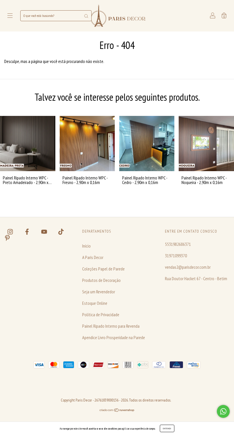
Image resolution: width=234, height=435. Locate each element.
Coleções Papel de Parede (103, 269)
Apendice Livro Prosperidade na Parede (113, 337)
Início (86, 246)
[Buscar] (86, 16)
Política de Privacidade (100, 314)
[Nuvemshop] (117, 410)
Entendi (167, 428)
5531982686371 (178, 244)
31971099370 (176, 255)
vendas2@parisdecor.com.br (188, 267)
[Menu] (10, 16)
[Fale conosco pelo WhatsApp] (223, 411)
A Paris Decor (92, 257)
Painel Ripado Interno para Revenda (111, 326)
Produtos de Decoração (101, 280)
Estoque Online (94, 303)
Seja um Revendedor (98, 291)
